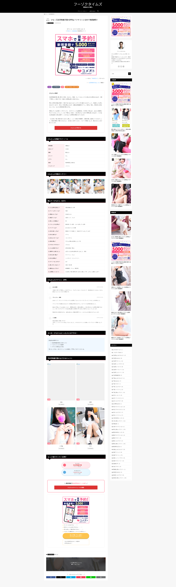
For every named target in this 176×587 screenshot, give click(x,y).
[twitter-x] (121, 66)
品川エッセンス (117, 395)
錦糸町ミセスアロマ (118, 475)
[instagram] (123, 66)
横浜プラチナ (117, 438)
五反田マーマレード (118, 369)
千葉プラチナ (117, 383)
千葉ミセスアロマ (118, 386)
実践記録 (116, 423)
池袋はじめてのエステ (119, 449)
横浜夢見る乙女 (117, 446)
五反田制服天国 (51, 554)
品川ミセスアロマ (118, 400)
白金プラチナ (117, 466)
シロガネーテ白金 (117, 352)
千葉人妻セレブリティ (119, 392)
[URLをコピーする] (101, 577)
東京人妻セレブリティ (119, 429)
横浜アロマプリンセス (119, 435)
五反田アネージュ (118, 361)
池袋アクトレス (117, 452)
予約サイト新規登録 (72, 31)
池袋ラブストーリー (118, 460)
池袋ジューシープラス (119, 457)
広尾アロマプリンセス (118, 426)
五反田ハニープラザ (118, 363)
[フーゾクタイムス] (88, 5)
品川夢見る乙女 (117, 403)
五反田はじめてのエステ (119, 355)
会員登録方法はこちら (94, 82)
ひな (57, 554)
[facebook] (119, 66)
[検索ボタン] (97, 11)
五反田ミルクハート (118, 372)
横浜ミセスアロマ (118, 440)
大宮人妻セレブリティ (119, 420)
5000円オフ (95, 78)
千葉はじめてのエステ (118, 378)
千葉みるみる (117, 381)
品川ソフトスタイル (118, 398)
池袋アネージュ (117, 455)
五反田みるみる (117, 358)
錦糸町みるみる (117, 472)
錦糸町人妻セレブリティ (119, 477)
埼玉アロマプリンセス (119, 406)
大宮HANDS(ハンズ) (118, 418)
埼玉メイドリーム (118, 415)
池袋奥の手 (116, 463)
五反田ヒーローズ (118, 366)
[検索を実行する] (129, 73)
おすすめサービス (117, 349)
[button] (51, 577)
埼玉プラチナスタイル (119, 409)
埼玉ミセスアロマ (118, 412)
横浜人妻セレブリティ (119, 443)
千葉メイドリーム (118, 389)
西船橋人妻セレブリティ (119, 469)
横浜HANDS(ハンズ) (118, 432)
